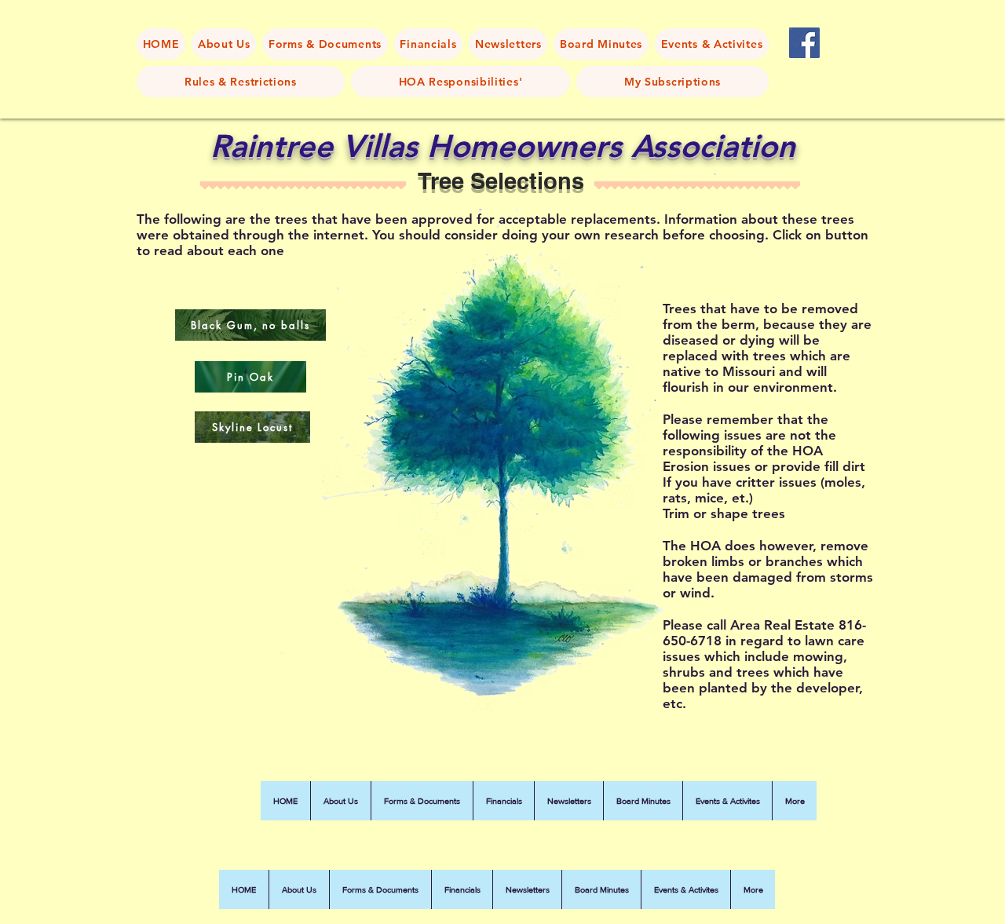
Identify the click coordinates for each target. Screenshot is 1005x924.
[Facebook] (804, 42)
